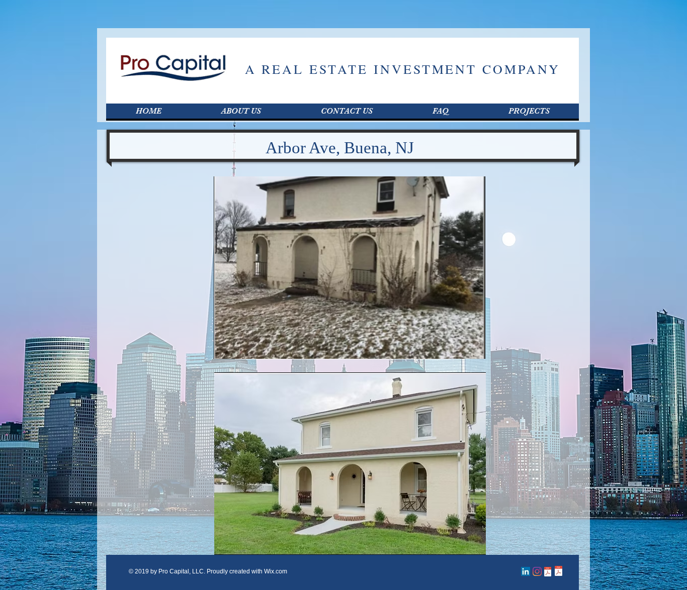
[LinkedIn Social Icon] (525, 571)
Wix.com (275, 571)
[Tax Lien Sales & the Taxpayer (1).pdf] (548, 572)
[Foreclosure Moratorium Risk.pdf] (558, 572)
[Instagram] (537, 571)
